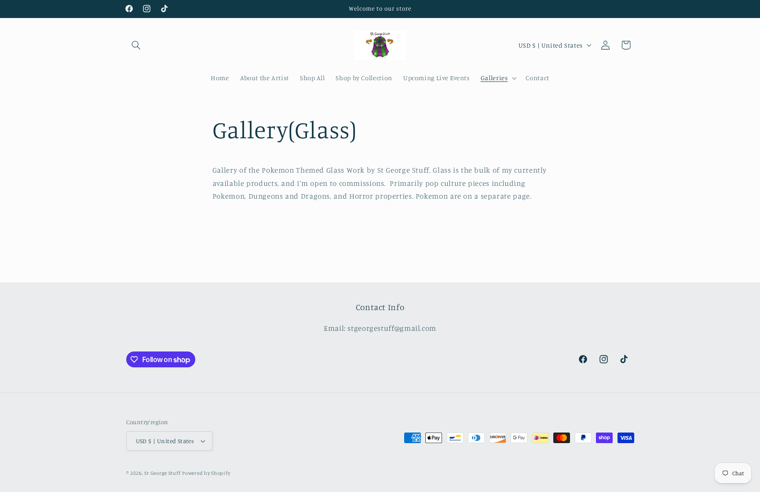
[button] (136, 45)
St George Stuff (162, 473)
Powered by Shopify (206, 473)
